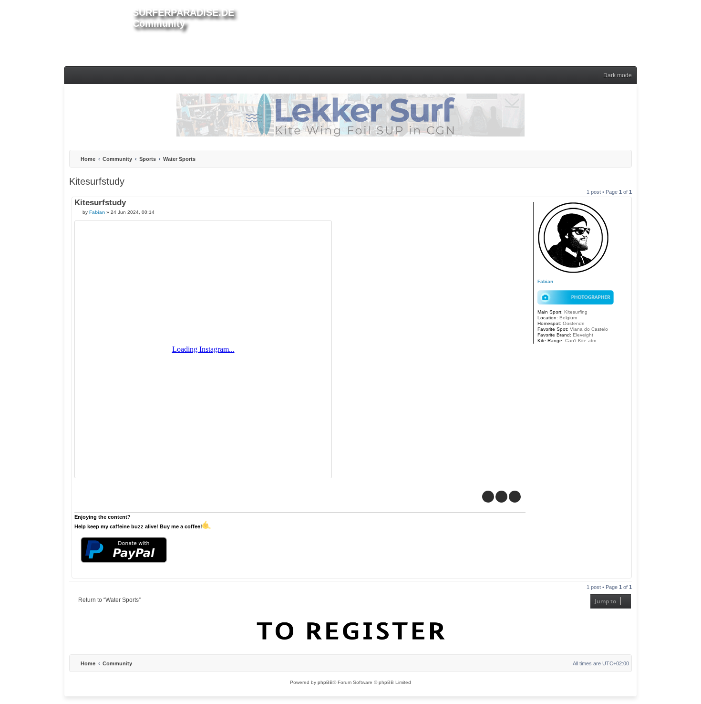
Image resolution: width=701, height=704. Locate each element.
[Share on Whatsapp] (515, 497)
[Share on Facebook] (488, 497)
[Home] (98, 31)
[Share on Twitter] (501, 497)
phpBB (325, 682)
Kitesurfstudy (96, 181)
